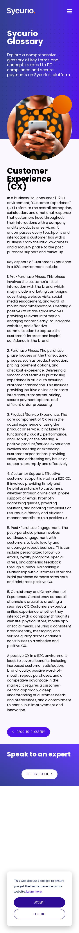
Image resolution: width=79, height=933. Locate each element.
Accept (39, 902)
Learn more (34, 891)
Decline (39, 914)
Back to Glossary (31, 732)
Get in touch (37, 774)
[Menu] (69, 11)
